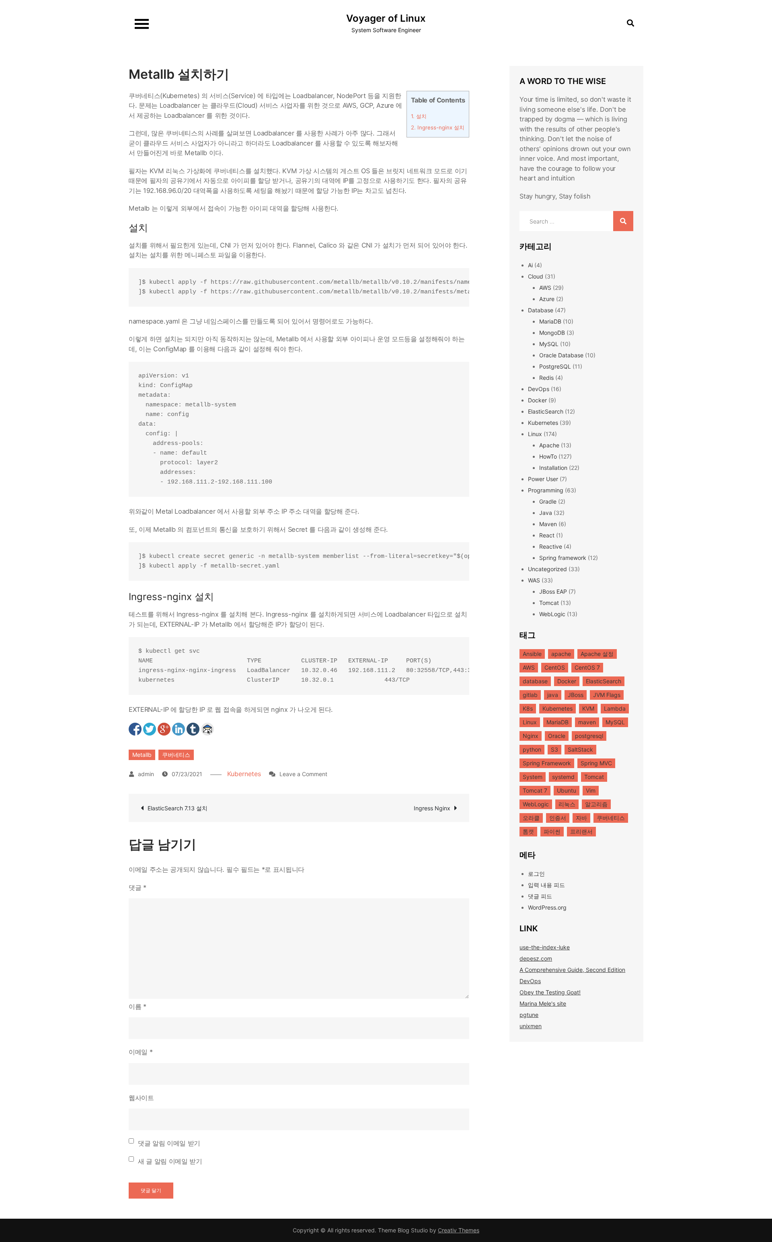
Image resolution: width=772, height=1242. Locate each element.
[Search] (623, 221)
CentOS (554, 667)
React (546, 535)
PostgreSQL (555, 366)
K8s (528, 708)
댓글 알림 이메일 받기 (169, 1143)
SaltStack (580, 749)
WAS (534, 580)
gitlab (530, 694)
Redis (546, 377)
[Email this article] (207, 729)
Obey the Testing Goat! (550, 992)
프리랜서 (581, 831)
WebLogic (552, 614)
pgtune (528, 1014)
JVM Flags (606, 694)
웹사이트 (141, 1098)
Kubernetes (244, 774)
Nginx (530, 735)
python (532, 749)
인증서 (557, 817)
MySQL (548, 343)
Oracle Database (561, 355)
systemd (563, 776)
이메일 (140, 1052)
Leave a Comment (303, 774)
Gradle (547, 501)
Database (540, 310)
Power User (543, 478)
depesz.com (535, 958)
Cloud (535, 276)
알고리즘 (596, 804)
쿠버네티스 (176, 754)
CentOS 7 (587, 667)
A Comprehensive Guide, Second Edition (572, 969)
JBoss (575, 694)
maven (587, 722)
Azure (546, 298)
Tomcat (549, 602)
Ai (530, 265)
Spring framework (562, 557)
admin (146, 774)
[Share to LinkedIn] (178, 729)
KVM (588, 708)
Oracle (556, 735)
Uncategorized (547, 569)
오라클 (531, 817)
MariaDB (550, 321)
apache (561, 653)
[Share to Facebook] (135, 729)
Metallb (142, 754)
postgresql (589, 735)
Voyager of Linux (386, 18)
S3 (554, 749)
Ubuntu (566, 790)
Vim (590, 790)
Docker (537, 400)
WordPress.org (547, 907)
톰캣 (528, 831)
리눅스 (566, 804)
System (532, 776)
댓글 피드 (540, 896)
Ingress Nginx (432, 808)
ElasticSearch (545, 411)
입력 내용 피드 (546, 884)
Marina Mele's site (542, 1003)
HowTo (548, 456)
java (552, 694)
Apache (549, 445)
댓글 (137, 887)
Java (545, 512)
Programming (545, 490)
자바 (581, 817)
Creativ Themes (458, 1230)
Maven (548, 524)
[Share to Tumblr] (193, 729)
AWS (545, 287)
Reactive (550, 546)
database (535, 681)
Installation (553, 467)
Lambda (615, 708)
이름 (137, 1006)
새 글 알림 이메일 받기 (170, 1161)
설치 (419, 116)
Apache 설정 (597, 653)
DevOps (538, 388)
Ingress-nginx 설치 (437, 127)
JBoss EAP (553, 591)
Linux (535, 433)
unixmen (530, 1026)
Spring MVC (596, 763)
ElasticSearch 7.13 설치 (177, 808)
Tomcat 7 (535, 790)
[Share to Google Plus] (164, 729)
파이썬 (552, 831)
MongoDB (552, 332)
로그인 (536, 873)
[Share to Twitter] (149, 729)
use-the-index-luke (544, 947)
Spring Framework (547, 763)
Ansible (532, 653)
